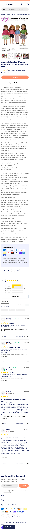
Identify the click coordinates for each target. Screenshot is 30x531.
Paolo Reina (20, 310)
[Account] (21, 4)
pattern (4, 310)
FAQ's (13, 232)
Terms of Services (22, 490)
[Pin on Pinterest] (18, 270)
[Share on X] (13, 270)
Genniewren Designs (9, 89)
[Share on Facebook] (8, 270)
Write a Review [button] (16, 296)
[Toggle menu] (2, 4)
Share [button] (4, 336)
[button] (25, 336)
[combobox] (15, 9)
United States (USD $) (10, 505)
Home (3, 14)
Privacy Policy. (7, 492)
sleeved (12, 310)
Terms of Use (5, 232)
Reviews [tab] (4, 301)
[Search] (26, 9)
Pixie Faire (8, 522)
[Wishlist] (25, 4)
